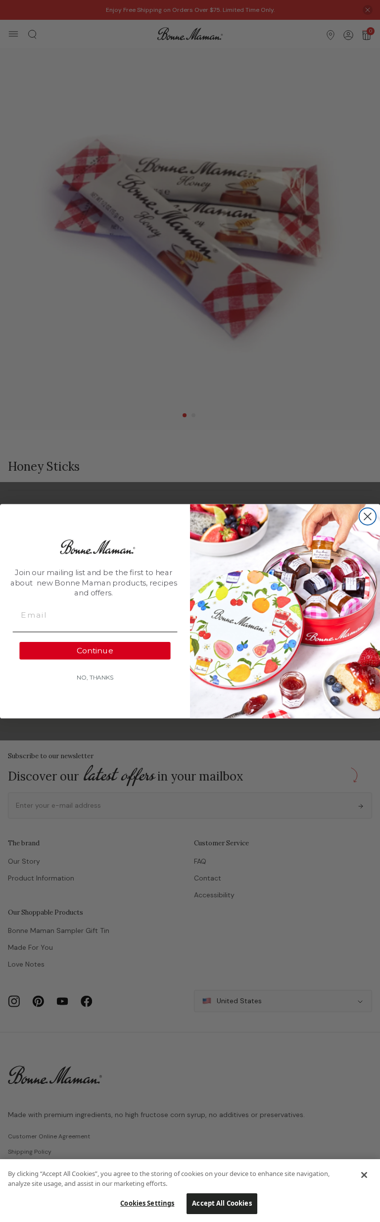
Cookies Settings (147, 1203)
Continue (95, 650)
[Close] (364, 1175)
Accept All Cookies (221, 1203)
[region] (190, 1190)
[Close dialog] (367, 516)
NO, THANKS (95, 677)
